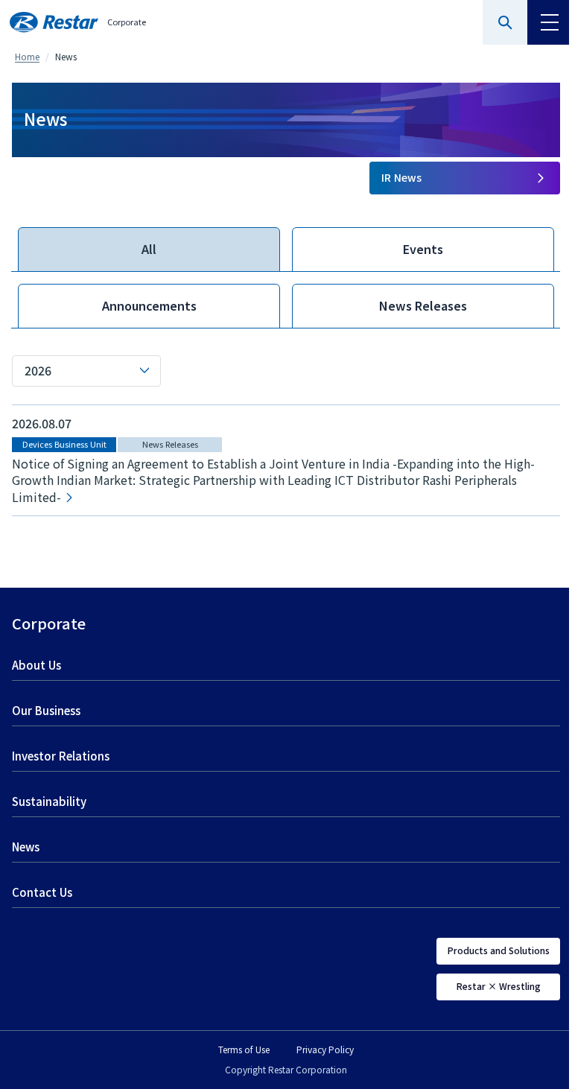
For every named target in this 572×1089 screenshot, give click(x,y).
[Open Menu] (549, 22)
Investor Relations (60, 756)
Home (27, 56)
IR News (401, 178)
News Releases (423, 306)
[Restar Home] (54, 22)
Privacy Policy (325, 1049)
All (149, 249)
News (25, 847)
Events (423, 249)
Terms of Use (244, 1049)
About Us (36, 665)
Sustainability (49, 801)
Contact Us (42, 892)
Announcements (149, 306)
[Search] (505, 22)
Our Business (46, 711)
